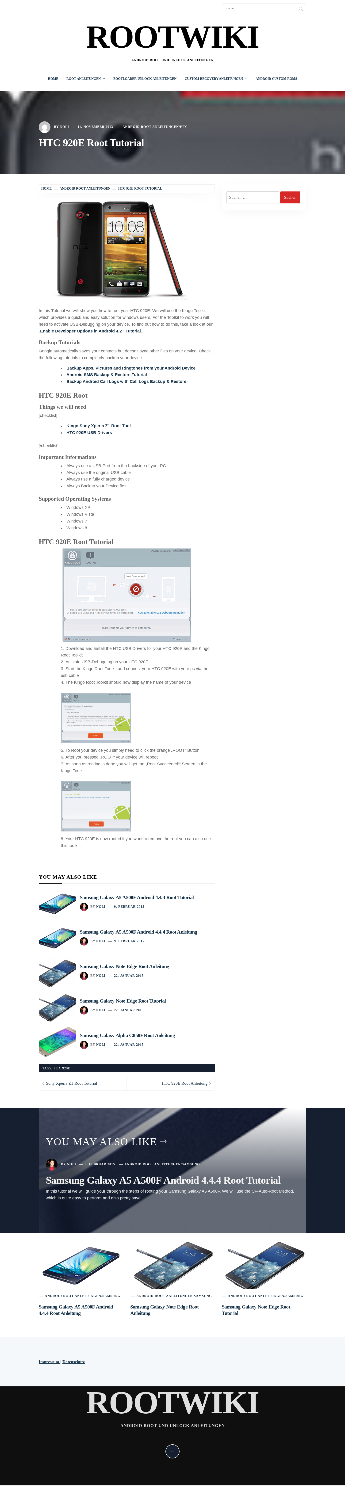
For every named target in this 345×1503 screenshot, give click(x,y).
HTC (184, 127)
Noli (64, 127)
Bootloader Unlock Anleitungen (144, 78)
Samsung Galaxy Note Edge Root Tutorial (123, 1001)
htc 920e (62, 1068)
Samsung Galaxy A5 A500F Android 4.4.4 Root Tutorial (137, 897)
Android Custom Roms (276, 78)
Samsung (191, 1164)
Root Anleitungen (83, 78)
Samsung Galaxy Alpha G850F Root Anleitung (127, 1035)
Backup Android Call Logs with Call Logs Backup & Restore (126, 381)
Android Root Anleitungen (151, 127)
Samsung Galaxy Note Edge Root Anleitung (124, 966)
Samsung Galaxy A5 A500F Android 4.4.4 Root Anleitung (138, 932)
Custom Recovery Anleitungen (214, 78)
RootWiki (172, 37)
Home (53, 78)
